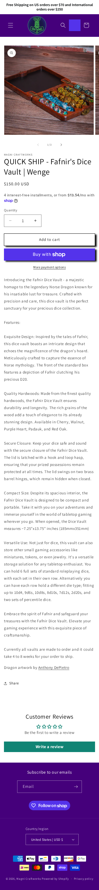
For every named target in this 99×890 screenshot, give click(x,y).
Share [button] (14, 683)
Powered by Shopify (55, 879)
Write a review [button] (49, 746)
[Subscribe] (76, 786)
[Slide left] (38, 145)
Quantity (10, 210)
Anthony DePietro (53, 667)
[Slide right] (61, 145)
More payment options (49, 267)
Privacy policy (83, 879)
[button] (10, 25)
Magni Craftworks (28, 879)
